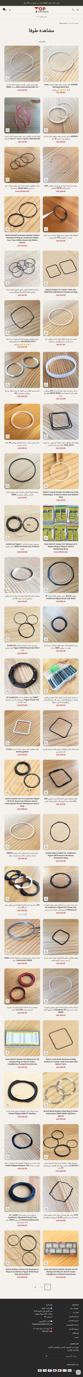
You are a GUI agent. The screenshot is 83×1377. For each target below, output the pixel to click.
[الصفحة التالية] (35, 1287)
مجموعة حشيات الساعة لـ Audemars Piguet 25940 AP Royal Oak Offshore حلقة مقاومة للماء (22, 546)
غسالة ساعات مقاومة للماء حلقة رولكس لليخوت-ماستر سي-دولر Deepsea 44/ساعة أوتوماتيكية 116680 (61, 1009)
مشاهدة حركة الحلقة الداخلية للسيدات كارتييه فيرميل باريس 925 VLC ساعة (22, 1008)
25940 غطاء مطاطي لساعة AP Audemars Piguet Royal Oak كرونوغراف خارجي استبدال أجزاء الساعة (22, 699)
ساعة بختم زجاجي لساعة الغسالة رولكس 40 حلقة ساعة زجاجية (22, 444)
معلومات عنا (74, 1308)
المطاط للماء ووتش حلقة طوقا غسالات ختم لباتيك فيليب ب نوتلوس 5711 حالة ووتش (61, 236)
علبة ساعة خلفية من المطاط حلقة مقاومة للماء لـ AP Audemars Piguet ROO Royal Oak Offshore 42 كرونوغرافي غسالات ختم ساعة (61, 907)
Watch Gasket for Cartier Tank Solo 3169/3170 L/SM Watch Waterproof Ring (60, 290)
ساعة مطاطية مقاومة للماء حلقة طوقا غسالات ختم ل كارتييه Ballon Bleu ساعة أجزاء (22, 187)
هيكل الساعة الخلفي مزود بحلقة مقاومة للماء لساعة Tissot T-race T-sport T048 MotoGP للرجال (22, 137)
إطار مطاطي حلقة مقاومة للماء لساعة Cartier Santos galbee (22, 750)
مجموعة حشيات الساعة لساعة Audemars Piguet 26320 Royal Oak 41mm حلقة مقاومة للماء (22, 647)
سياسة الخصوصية (72, 1325)
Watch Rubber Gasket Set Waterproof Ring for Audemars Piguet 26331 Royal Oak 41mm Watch (22, 1271)
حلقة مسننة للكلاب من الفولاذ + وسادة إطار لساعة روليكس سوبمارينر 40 (22, 392)
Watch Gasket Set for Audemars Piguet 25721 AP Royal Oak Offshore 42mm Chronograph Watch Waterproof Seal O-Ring (22, 802)
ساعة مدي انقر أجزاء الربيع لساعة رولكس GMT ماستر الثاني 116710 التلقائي (60, 187)
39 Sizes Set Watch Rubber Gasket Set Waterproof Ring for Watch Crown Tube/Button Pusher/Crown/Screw (60, 1271)
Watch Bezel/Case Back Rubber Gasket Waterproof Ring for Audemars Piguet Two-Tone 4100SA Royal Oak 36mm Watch (22, 239)
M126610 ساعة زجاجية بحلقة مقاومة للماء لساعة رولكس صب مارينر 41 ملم (61, 137)
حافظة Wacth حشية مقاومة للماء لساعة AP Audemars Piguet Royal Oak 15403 (60, 597)
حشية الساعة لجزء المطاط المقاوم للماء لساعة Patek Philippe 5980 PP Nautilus (22, 1112)
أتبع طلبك (75, 1333)
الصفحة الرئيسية (74, 23)
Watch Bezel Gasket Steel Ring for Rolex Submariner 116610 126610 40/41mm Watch (61, 1113)
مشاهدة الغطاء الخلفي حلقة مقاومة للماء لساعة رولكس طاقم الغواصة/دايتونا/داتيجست (22, 290)
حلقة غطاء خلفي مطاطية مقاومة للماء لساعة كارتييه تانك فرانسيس (61, 750)
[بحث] (73, 10)
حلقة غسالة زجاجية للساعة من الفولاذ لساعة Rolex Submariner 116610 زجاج (22, 959)
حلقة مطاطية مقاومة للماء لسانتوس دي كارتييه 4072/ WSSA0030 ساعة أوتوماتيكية (22, 340)
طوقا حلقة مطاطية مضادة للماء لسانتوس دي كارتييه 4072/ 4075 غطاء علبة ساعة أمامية (61, 444)
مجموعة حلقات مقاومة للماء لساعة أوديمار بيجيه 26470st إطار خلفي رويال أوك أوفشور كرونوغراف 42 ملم (60, 1165)
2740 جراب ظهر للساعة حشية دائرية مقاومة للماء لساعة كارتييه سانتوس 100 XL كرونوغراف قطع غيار (60, 1216)
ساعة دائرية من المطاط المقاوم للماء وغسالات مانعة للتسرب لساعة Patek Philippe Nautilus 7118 (22, 1164)
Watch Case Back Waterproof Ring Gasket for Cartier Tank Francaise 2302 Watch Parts (61, 1061)
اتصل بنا (76, 1312)
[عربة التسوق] (5, 10)
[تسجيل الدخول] (10, 10)
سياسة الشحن (74, 1316)
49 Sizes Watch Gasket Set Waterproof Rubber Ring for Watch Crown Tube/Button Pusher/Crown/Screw (22, 1061)
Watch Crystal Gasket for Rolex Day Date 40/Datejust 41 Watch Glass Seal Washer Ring (60, 494)
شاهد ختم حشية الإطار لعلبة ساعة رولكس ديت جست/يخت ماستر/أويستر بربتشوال (61, 340)
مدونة (77, 1337)
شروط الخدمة (74, 1329)
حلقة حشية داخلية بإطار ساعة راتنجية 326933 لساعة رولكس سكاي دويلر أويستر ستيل (22, 854)
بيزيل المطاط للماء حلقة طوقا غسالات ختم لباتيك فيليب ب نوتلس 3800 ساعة (61, 646)
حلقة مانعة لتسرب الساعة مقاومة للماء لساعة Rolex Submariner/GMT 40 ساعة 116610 (22, 85)
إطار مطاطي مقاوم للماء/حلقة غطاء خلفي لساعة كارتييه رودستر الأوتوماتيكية (61, 959)
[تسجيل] (47, 1356)
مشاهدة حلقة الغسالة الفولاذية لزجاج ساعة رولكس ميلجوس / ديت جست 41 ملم (22, 597)
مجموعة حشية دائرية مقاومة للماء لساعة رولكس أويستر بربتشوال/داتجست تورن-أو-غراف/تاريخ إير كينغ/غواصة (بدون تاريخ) (61, 699)
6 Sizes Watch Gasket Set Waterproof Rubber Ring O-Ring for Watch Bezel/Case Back (60, 546)
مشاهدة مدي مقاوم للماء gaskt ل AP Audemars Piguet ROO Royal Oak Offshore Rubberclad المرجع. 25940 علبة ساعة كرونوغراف (22, 1219)
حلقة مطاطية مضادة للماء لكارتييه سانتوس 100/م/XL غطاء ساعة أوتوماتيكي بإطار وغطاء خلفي (60, 800)
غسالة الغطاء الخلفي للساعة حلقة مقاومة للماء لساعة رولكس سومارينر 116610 (22, 493)
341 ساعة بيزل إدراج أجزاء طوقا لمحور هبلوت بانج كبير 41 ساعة (22, 906)
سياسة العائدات (73, 1321)
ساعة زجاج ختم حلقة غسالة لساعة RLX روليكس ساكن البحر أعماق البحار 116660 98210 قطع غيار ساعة (61, 393)
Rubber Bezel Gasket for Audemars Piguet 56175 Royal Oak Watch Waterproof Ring (61, 855)
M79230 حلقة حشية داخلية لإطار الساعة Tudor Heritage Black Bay (61, 85)
